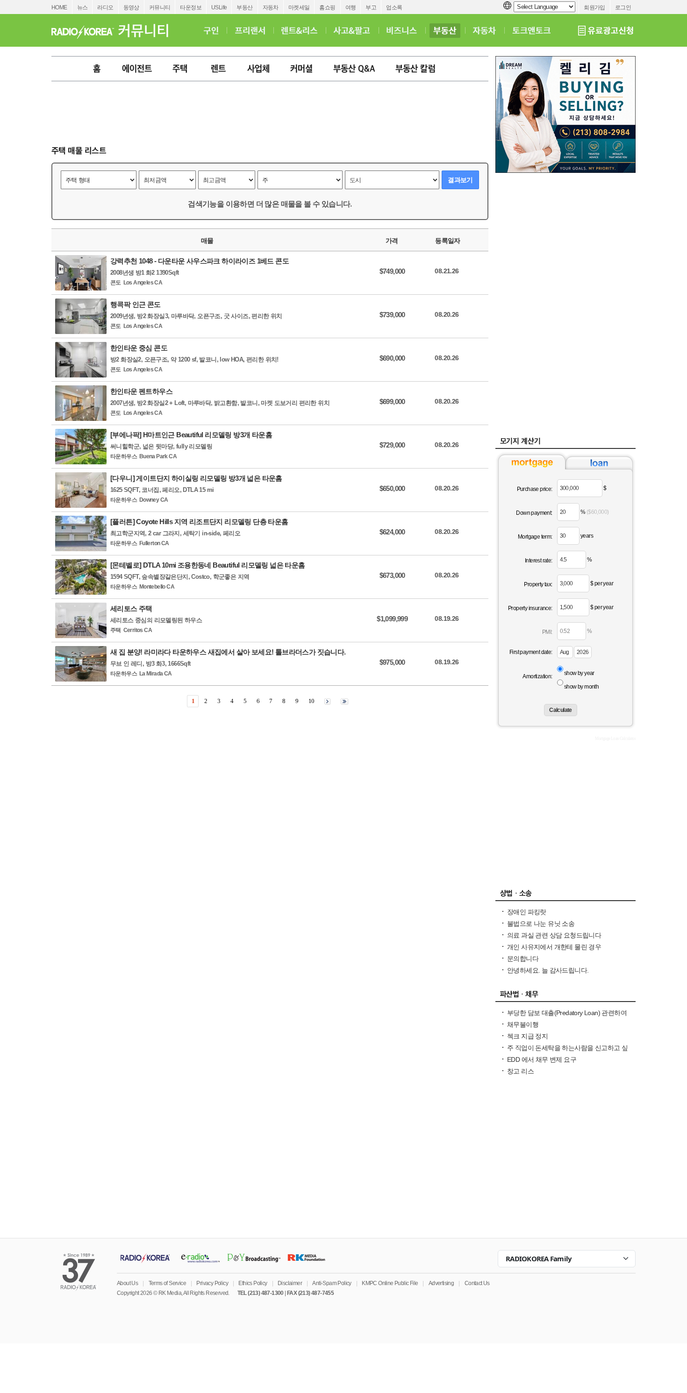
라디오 (105, 7)
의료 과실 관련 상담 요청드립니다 (554, 935)
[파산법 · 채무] (565, 996)
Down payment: (534, 513)
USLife (219, 7)
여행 (350, 7)
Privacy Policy (212, 1283)
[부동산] (445, 30)
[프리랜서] (250, 30)
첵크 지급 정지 (527, 1036)
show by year (579, 673)
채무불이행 (522, 1024)
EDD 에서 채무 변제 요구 (541, 1059)
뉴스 (82, 7)
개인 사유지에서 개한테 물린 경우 (554, 947)
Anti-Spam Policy (331, 1283)
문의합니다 (522, 958)
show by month (581, 686)
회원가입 (594, 7)
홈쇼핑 (327, 7)
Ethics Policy (252, 1283)
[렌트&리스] (299, 30)
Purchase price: (534, 489)
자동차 (271, 7)
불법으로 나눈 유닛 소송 (540, 923)
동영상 (131, 7)
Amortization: (537, 676)
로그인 (623, 7)
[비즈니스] (401, 30)
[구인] (211, 30)
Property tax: (538, 584)
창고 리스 (520, 1071)
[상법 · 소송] (565, 895)
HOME (59, 7)
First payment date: (530, 652)
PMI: (547, 632)
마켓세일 (299, 7)
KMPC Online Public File (390, 1283)
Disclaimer (290, 1283)
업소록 (394, 7)
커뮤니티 (160, 7)
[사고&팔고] (352, 30)
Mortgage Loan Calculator (615, 738)
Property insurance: (530, 608)
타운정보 (190, 7)
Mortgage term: (535, 536)
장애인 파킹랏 (526, 912)
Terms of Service (167, 1283)
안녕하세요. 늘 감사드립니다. (547, 970)
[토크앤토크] (531, 30)
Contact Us (477, 1283)
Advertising (441, 1283)
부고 (370, 7)
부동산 (244, 7)
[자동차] (484, 30)
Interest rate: (538, 560)
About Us (127, 1283)
